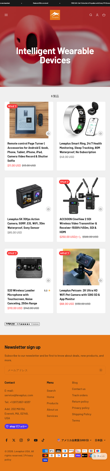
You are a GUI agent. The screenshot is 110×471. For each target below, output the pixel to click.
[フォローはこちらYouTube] (36, 440)
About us (52, 409)
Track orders (80, 395)
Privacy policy (81, 407)
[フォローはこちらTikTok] (43, 440)
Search (51, 390)
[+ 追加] (48, 133)
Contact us (79, 388)
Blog (75, 382)
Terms (76, 420)
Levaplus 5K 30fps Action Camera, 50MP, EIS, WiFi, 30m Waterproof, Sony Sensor (26, 223)
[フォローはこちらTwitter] (14, 440)
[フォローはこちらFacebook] (6, 440)
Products (52, 403)
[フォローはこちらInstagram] (21, 440)
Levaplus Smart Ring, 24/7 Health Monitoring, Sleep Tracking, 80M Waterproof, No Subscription (81, 148)
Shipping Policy (81, 414)
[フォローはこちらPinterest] (28, 440)
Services (52, 415)
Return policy (80, 401)
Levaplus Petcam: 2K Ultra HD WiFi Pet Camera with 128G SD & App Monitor (80, 295)
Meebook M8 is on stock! (32, 3)
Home (50, 397)
